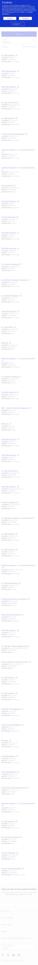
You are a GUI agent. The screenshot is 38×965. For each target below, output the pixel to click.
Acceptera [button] (9, 18)
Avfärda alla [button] (25, 18)
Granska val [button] (16, 24)
